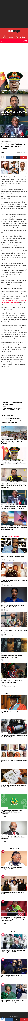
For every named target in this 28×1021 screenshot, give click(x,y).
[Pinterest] (24, 1019)
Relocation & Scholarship (8, 439)
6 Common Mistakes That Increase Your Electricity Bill (13, 786)
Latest (5, 37)
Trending (22, 37)
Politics (20, 460)
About (11, 1016)
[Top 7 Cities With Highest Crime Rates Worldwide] (14, 433)
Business (11, 418)
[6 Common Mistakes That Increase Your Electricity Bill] (14, 776)
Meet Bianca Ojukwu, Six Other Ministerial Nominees (14, 761)
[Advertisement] (14, 14)
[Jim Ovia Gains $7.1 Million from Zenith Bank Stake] (14, 828)
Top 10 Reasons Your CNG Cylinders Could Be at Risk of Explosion (14, 736)
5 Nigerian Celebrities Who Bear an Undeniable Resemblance (11, 976)
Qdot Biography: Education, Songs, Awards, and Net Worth (12, 868)
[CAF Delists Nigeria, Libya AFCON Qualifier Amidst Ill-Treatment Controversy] (14, 801)
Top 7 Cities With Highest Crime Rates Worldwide (13, 442)
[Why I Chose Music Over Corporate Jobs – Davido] (14, 619)
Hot (17, 37)
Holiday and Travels (7, 438)
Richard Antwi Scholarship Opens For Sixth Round (12, 893)
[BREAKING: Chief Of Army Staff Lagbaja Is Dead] (14, 83)
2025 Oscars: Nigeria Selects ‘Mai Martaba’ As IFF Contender (11, 656)
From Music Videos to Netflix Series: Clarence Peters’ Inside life (12, 681)
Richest (17, 418)
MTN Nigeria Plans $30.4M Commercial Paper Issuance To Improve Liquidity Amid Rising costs (14, 485)
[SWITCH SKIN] (24, 40)
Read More (4, 715)
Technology (18, 481)
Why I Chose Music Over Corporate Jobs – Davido (14, 631)
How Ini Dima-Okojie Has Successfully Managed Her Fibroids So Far (12, 606)
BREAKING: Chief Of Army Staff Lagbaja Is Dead (14, 463)
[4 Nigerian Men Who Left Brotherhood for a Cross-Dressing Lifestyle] (14, 991)
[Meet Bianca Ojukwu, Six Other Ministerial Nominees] (14, 751)
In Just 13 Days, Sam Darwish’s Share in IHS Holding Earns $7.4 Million (13, 951)
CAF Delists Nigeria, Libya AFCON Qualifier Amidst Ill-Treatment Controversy (11, 812)
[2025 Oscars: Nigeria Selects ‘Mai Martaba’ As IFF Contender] (14, 645)
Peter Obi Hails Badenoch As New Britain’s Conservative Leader (14, 528)
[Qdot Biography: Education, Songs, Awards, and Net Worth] (14, 858)
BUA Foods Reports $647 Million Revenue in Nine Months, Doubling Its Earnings (13, 507)
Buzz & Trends (13, 460)
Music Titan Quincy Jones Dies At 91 (12, 556)
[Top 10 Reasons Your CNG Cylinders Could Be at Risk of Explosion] (14, 726)
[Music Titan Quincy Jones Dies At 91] (14, 545)
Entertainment (14, 536)
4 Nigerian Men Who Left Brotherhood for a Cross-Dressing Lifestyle (13, 1001)
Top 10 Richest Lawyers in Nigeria (11, 712)
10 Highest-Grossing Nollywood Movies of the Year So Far (14, 581)
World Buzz (20, 439)
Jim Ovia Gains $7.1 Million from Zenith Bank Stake (13, 837)
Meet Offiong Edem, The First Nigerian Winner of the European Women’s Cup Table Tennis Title (13, 918)
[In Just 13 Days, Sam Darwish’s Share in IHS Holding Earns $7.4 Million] (14, 941)
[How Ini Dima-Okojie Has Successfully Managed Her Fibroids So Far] (14, 594)
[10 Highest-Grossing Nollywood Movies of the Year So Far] (14, 569)
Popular (11, 37)
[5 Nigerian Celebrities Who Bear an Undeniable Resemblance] (14, 966)
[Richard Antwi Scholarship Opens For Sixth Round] (14, 883)
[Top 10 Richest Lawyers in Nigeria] (14, 702)
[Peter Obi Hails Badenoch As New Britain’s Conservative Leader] (14, 518)
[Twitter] (16, 1019)
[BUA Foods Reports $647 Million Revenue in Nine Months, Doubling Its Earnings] (14, 127)
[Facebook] (9, 1019)
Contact (16, 1016)
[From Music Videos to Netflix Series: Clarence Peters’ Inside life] (14, 670)
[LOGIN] (26, 40)
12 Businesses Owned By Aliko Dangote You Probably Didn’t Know (13, 421)
